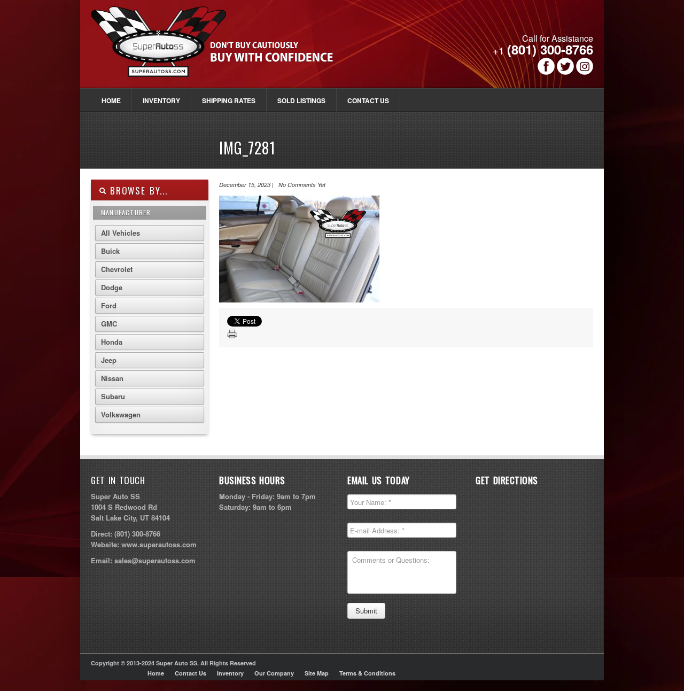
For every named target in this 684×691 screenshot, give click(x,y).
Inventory (161, 100)
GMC (109, 324)
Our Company (274, 673)
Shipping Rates (228, 100)
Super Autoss (223, 49)
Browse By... (137, 190)
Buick (110, 251)
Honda (111, 342)
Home (111, 100)
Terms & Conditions (367, 673)
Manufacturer (126, 212)
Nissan (112, 378)
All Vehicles (120, 233)
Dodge (111, 287)
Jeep (108, 360)
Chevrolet (117, 269)
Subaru (113, 396)
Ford (108, 305)
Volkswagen (121, 414)
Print (232, 334)
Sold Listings (301, 100)
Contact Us (368, 100)
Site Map (317, 673)
